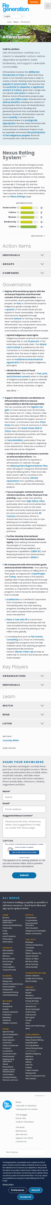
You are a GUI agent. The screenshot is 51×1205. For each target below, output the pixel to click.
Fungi (5, 931)
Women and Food (10, 1080)
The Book (20, 1127)
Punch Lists (21, 1118)
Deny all (36, 1190)
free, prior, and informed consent (27, 375)
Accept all (25, 1197)
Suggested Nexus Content (17, 815)
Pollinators (7, 1014)
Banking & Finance (33, 1037)
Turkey (12, 576)
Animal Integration (10, 1034)
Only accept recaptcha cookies (24, 852)
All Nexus (11, 898)
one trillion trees (19, 99)
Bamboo (6, 956)
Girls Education (32, 928)
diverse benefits (11, 102)
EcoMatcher (13, 599)
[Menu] (47, 6)
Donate (34, 2)
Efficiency (29, 995)
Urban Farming (32, 964)
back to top (39, 1096)
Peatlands (7, 964)
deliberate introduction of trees (21, 73)
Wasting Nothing (9, 1077)
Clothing (29, 950)
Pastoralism (8, 939)
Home (9, 22)
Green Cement (32, 956)
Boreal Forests (9, 958)
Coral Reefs (8, 978)
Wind (28, 1028)
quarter (10, 309)
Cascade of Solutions (26, 1105)
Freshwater (7, 928)
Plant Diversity (8, 1056)
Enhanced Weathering (12, 925)
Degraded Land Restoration (9, 921)
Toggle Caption (2, 27)
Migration (29, 1059)
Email (6, 803)
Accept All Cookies (24, 857)
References (21, 1131)
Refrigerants (31, 1073)
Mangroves (7, 981)
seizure (17, 318)
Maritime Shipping (33, 1053)
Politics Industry (32, 1070)
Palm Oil (29, 1065)
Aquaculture (8, 1037)
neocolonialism (15, 440)
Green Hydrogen (33, 1009)
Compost (7, 1048)
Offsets (29, 1062)
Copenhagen (38, 573)
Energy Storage (32, 1001)
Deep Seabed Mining (34, 1040)
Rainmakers (8, 942)
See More (11, 390)
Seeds (5, 1064)
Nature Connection (34, 933)
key (19, 303)
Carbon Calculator (25, 1122)
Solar (28, 1023)
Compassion (31, 917)
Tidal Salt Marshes (10, 995)
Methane (29, 1056)
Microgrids (30, 1017)
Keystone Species (10, 1012)
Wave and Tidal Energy (35, 1025)
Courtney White (11, 740)
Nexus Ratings (17, 196)
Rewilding (7, 1017)
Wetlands (7, 1020)
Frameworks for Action (27, 1109)
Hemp (5, 933)
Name (6, 791)
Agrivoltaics (30, 990)
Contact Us (21, 1141)
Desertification (32, 1042)
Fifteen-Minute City (33, 953)
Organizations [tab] (14, 676)
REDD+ (34, 557)
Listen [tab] (7, 723)
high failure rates (35, 501)
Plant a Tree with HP (17, 619)
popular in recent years (15, 84)
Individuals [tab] (11, 255)
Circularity (30, 947)
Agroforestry (8, 953)
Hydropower (31, 1014)
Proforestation (9, 967)
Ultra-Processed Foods (35, 1076)
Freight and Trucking (34, 978)
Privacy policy (8, 1184)
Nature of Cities (32, 958)
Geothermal (31, 1006)
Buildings (29, 942)
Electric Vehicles (32, 975)
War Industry (31, 1078)
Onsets (29, 1020)
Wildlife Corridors (10, 1023)
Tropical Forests (9, 970)
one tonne (19, 93)
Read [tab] (6, 714)
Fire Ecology (8, 961)
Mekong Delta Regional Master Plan (28, 465)
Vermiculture (8, 1074)
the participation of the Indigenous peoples (24, 134)
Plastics (29, 1067)
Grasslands (7, 1006)
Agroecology (8, 1031)
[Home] (16, 7)
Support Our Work (24, 1138)
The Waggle (21, 1114)
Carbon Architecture (34, 945)
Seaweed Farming (10, 992)
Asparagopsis (9, 1040)
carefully (12, 117)
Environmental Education (32, 924)
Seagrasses (8, 989)
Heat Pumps (31, 1012)
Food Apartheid (32, 1045)
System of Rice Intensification (9, 1070)
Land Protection (9, 936)
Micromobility (31, 981)
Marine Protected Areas (13, 984)
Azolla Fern (7, 1042)
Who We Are (21, 1134)
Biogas (28, 992)
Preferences (17, 1190)
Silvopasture (8, 1067)
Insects (6, 1009)
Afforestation (8, 950)
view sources (37, 236)
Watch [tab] (8, 705)
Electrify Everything (33, 998)
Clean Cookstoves (10, 1045)
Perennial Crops (9, 1053)
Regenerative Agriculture (8, 1060)
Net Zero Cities (32, 961)
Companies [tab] (11, 273)
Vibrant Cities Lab (24, 651)
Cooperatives (31, 920)
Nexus (16, 22)
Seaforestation (9, 986)
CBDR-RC (36, 551)
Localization (8, 1051)
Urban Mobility (32, 967)
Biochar (6, 917)
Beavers (6, 1003)
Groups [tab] (8, 264)
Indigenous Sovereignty (36, 931)
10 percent (33, 341)
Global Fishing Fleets (34, 1048)
